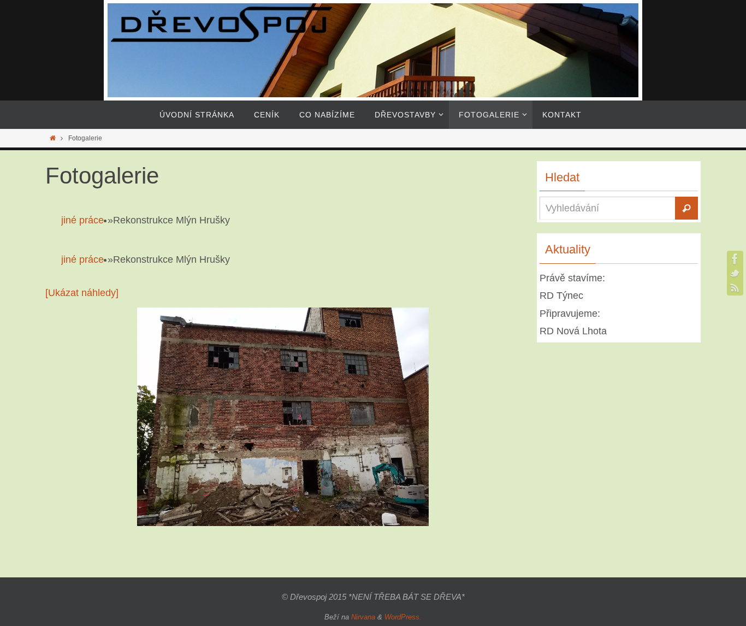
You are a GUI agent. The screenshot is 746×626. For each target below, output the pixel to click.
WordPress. (403, 617)
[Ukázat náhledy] (82, 292)
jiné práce (82, 220)
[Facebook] (735, 259)
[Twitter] (735, 273)
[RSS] (735, 287)
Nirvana (363, 617)
